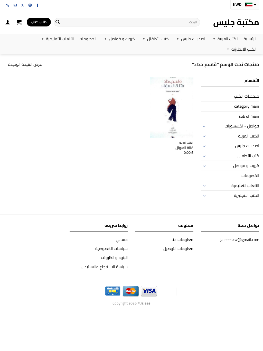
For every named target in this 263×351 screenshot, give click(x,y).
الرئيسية (250, 39)
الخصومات (88, 39)
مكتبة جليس (236, 22)
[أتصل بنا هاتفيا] (8, 5)
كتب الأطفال (158, 39)
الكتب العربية (228, 39)
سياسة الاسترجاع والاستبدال (104, 267)
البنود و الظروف (114, 257)
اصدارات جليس (193, 39)
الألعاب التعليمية (60, 39)
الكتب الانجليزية (244, 49)
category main (246, 106)
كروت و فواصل (122, 39)
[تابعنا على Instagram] (30, 5)
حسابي (122, 239)
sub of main (249, 116)
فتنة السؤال (184, 147)
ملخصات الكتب (246, 96)
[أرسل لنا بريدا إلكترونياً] (15, 5)
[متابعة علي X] (22, 5)
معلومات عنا (182, 239)
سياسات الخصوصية (111, 248)
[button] (19, 22)
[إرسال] (57, 22)
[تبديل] (204, 126)
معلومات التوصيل (178, 248)
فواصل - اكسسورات (242, 126)
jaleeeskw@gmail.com (239, 239)
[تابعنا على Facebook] (37, 5)
